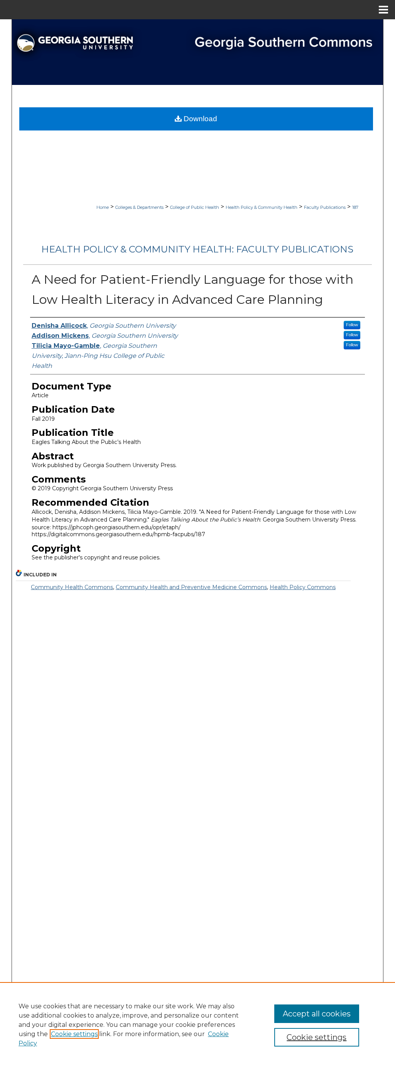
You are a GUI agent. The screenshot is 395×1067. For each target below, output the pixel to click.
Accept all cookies (317, 1013)
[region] (197, 1024)
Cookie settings (74, 1034)
